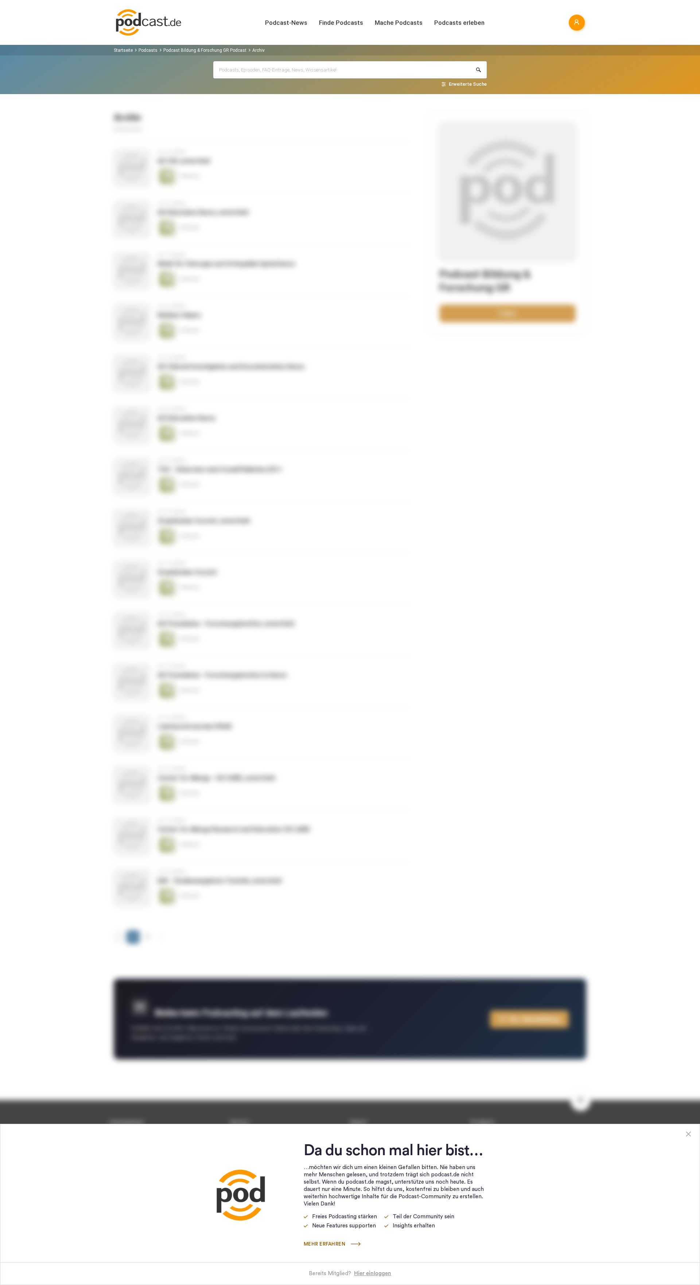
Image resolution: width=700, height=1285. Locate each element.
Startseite (123, 50)
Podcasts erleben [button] (459, 22)
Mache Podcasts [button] (399, 22)
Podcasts (148, 50)
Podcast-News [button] (286, 22)
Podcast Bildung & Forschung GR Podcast (204, 50)
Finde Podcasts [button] (341, 22)
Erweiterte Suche (468, 84)
